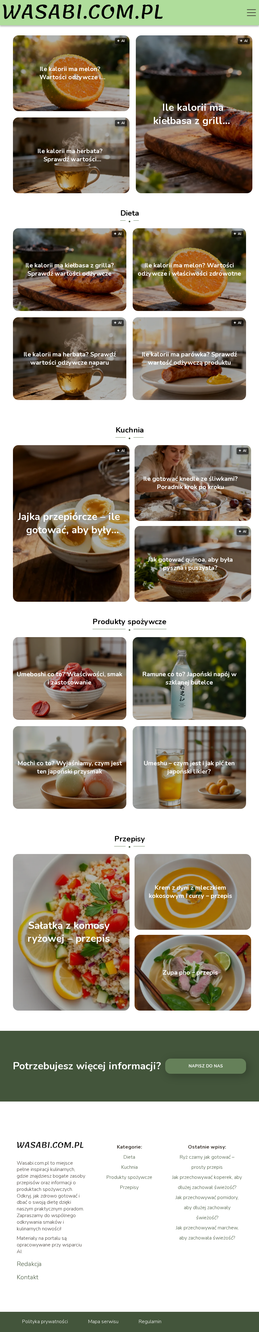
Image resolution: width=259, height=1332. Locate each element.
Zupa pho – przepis (190, 973)
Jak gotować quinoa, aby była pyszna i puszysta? (190, 564)
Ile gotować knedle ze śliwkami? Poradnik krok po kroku (190, 483)
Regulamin (150, 1321)
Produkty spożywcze (129, 622)
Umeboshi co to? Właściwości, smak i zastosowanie (69, 678)
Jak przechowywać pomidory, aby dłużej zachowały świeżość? (207, 1207)
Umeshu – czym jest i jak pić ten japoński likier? (189, 767)
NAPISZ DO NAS (206, 1066)
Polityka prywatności (45, 1321)
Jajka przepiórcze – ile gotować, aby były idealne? (69, 524)
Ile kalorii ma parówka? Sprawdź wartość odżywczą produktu (189, 358)
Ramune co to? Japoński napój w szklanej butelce (189, 678)
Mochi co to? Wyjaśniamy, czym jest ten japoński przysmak (69, 767)
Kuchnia (130, 430)
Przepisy (129, 839)
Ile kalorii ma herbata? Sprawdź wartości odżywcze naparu (70, 155)
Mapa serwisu (103, 1321)
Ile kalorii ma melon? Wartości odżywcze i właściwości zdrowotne (70, 73)
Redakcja (29, 1264)
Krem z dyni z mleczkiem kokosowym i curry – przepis (190, 892)
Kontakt (28, 1277)
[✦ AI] (117, 600)
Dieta (129, 213)
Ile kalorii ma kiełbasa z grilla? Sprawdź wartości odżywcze (193, 114)
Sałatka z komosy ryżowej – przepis (68, 932)
